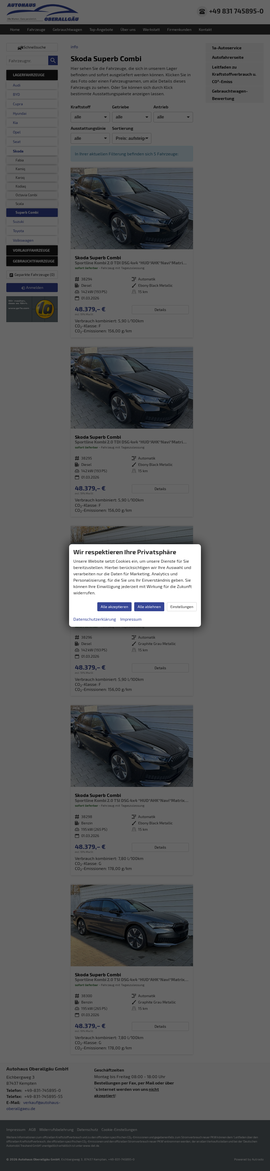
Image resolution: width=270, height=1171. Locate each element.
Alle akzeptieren (114, 606)
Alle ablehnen (149, 606)
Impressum (131, 619)
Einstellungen (181, 606)
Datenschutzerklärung (94, 619)
